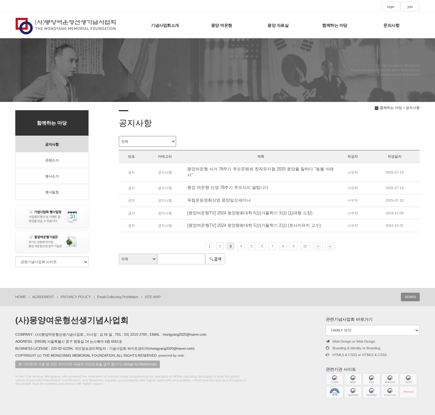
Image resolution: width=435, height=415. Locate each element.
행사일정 (52, 192)
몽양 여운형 (221, 25)
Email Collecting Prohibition (117, 297)
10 (305, 246)
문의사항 (391, 25)
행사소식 (52, 176)
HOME (20, 297)
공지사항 (52, 144)
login (390, 7)
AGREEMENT (43, 297)
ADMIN (410, 297)
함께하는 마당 (334, 25)
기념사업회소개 (165, 25)
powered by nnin (171, 355)
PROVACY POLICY (76, 297)
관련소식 (52, 160)
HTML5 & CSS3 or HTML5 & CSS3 (359, 355)
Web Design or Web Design (353, 341)
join (410, 7)
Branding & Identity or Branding (356, 348)
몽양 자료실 (278, 25)
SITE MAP (152, 297)
